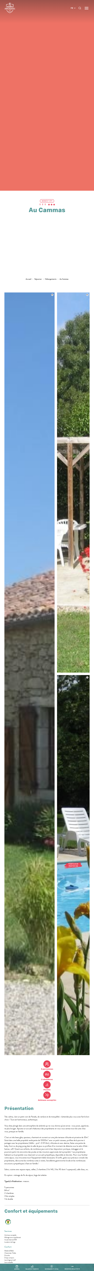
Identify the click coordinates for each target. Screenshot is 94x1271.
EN (72, 11)
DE (72, 13)
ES (72, 16)
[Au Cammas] (29, 1054)
